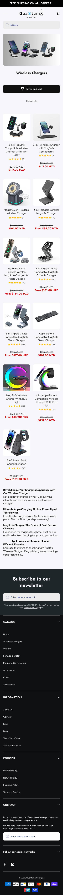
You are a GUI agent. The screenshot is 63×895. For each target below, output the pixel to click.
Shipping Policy (10, 784)
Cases (6, 677)
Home (6, 634)
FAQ (5, 723)
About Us (7, 709)
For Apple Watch (11, 655)
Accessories (9, 670)
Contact (7, 716)
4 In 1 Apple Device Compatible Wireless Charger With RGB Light (46, 400)
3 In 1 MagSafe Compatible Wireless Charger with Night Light (16, 149)
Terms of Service (11, 792)
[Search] (6, 25)
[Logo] (31, 13)
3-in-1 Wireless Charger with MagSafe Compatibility (46, 148)
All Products (9, 684)
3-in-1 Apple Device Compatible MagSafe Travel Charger (17, 337)
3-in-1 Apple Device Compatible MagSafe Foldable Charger (46, 272)
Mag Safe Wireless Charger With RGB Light (16, 399)
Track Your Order (12, 738)
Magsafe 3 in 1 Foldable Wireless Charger (17, 211)
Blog (5, 731)
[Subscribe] (56, 597)
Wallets (7, 648)
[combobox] (31, 25)
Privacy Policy (10, 770)
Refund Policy (10, 777)
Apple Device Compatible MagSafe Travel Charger (46, 337)
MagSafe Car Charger (14, 662)
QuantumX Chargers (35, 878)
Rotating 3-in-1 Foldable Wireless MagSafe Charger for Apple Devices (16, 273)
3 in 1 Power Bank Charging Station (16, 462)
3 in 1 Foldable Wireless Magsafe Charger (46, 211)
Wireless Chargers (12, 641)
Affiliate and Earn (12, 745)
